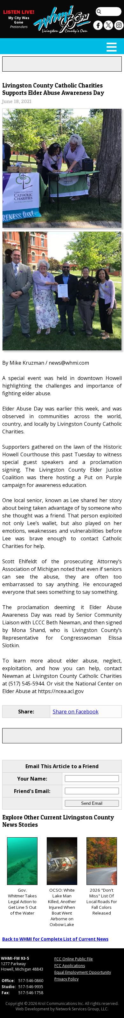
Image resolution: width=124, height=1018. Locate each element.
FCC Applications (69, 965)
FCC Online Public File (73, 959)
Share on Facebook (76, 711)
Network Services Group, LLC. (82, 1009)
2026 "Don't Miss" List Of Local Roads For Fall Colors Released (101, 901)
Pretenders (18, 26)
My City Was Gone (18, 19)
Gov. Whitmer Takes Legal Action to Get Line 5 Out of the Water (22, 901)
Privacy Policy (66, 979)
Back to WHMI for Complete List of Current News (55, 939)
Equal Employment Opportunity (82, 972)
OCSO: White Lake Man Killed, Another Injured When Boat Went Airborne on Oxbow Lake (62, 907)
